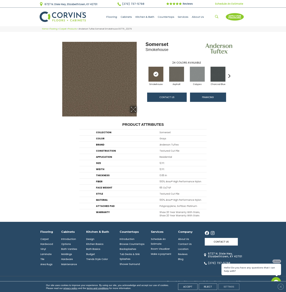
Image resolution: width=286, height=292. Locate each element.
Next (229, 71)
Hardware (67, 259)
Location (183, 249)
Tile (42, 259)
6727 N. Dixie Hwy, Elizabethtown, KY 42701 (71, 4)
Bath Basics (93, 249)
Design (90, 239)
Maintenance (69, 264)
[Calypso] (197, 74)
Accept (187, 286)
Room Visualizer (160, 249)
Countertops (166, 16)
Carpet (62, 29)
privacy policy (70, 288)
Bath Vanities (69, 249)
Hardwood (46, 244)
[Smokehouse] (156, 74)
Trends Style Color (97, 259)
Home (45, 29)
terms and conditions (98, 288)
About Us (198, 16)
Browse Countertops (132, 244)
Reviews (187, 3)
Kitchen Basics (94, 244)
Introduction (68, 239)
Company (185, 231)
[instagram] (213, 233)
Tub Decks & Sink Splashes (130, 257)
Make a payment (161, 254)
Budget (90, 254)
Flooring (111, 16)
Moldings (66, 254)
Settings (229, 286)
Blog (180, 259)
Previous (143, 71)
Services (183, 16)
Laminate (46, 254)
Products (72, 29)
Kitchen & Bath (144, 16)
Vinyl (43, 249)
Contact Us (166, 97)
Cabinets (126, 16)
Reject (208, 286)
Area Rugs (46, 264)
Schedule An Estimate (229, 3)
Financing (208, 97)
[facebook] (207, 233)
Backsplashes (128, 249)
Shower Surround (130, 264)
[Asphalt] (176, 74)
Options (66, 244)
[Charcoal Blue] (218, 74)
